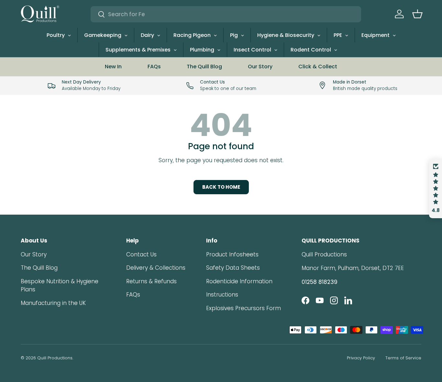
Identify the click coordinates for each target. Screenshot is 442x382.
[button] (417, 14)
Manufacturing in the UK (53, 303)
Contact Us (141, 254)
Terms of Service (403, 358)
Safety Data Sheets (233, 268)
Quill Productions (54, 358)
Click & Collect (317, 66)
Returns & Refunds (151, 281)
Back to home (221, 187)
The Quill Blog (204, 66)
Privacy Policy (361, 358)
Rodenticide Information (239, 281)
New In (113, 66)
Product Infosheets (232, 254)
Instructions (222, 294)
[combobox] (226, 14)
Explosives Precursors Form (243, 308)
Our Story (260, 66)
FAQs (154, 66)
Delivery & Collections (155, 268)
